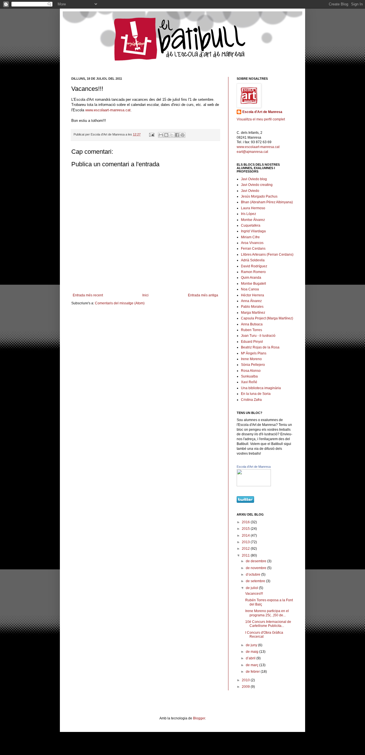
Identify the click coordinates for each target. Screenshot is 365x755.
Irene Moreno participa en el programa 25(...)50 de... (267, 613)
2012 (246, 549)
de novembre (256, 568)
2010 (246, 680)
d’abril (251, 658)
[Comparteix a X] (172, 135)
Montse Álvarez (253, 220)
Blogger (199, 718)
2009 (246, 687)
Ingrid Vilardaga (253, 231)
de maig (252, 652)
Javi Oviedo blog (254, 179)
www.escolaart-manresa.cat (108, 110)
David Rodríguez (254, 266)
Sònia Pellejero (253, 365)
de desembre (256, 561)
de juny (252, 645)
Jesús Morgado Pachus (259, 196)
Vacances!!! (254, 594)
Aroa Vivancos (252, 243)
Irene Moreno (251, 359)
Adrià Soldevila (253, 260)
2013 (246, 542)
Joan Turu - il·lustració (258, 336)
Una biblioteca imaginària (261, 388)
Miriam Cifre (250, 237)
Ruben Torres (251, 330)
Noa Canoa (250, 289)
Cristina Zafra (251, 400)
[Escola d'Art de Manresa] (254, 485)
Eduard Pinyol (252, 342)
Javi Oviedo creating (257, 185)
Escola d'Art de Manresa (262, 112)
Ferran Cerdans (253, 249)
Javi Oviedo (250, 191)
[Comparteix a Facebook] (177, 135)
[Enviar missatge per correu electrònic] (151, 134)
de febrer (253, 672)
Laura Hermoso (253, 208)
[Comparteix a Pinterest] (182, 135)
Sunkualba (249, 376)
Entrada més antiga (203, 295)
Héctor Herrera (252, 295)
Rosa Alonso (251, 371)
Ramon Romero (253, 272)
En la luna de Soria (256, 394)
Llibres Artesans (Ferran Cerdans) (267, 255)
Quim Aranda (251, 278)
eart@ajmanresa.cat (252, 152)
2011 (246, 555)
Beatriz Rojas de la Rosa (260, 347)
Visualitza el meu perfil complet (261, 119)
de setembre (256, 581)
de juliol (252, 588)
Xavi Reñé (249, 382)
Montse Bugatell (253, 284)
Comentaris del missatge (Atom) (120, 303)
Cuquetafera (250, 225)
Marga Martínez (253, 313)
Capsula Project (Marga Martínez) (267, 318)
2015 (246, 529)
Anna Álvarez (251, 301)
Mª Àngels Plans (253, 353)
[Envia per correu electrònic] (161, 135)
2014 (246, 535)
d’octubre (253, 574)
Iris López (248, 214)
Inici (145, 295)
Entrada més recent (88, 295)
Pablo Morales (252, 307)
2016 (246, 522)
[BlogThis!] (166, 135)
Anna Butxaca (252, 324)
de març (252, 665)
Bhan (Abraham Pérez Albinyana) (267, 202)
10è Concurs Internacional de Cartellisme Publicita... (268, 624)
